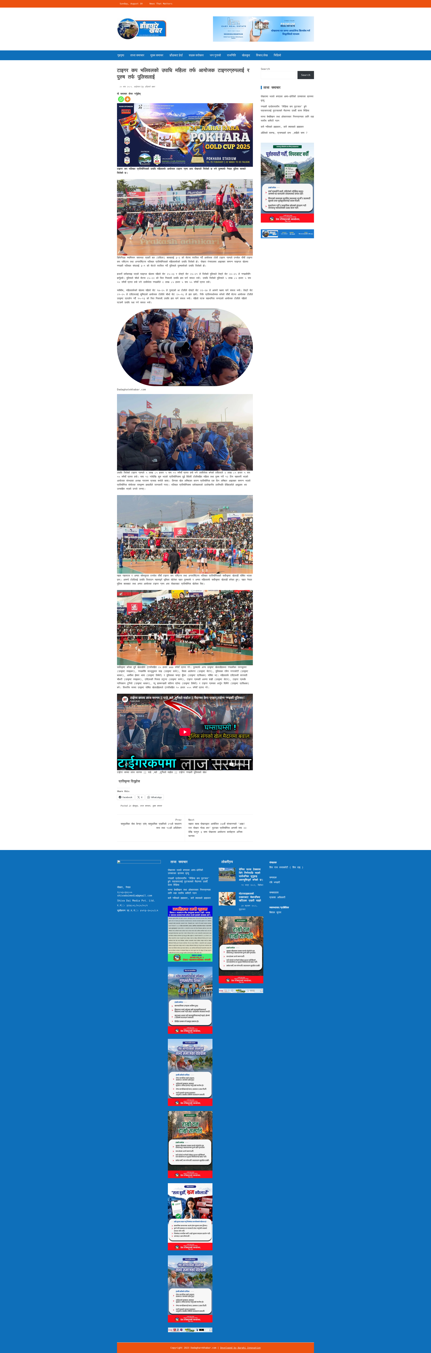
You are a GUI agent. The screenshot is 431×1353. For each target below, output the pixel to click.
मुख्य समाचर (156, 55)
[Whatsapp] (121, 99)
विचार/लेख (262, 55)
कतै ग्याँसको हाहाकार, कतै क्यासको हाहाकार (282, 126)
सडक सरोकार (196, 55)
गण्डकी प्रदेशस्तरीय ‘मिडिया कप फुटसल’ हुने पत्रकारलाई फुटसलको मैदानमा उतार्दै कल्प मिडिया (188, 881)
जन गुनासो (215, 55)
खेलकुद (246, 55)
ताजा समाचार (137, 55)
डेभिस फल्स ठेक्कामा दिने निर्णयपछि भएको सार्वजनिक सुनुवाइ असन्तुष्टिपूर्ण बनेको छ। (251, 874)
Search (265, 68)
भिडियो (277, 55)
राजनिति (231, 55)
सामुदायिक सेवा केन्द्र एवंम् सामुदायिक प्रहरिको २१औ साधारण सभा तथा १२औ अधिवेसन (151, 823)
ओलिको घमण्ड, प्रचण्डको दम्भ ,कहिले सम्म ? (284, 132)
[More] (127, 99)
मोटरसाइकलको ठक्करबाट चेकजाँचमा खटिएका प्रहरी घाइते (250, 897)
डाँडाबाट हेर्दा (176, 55)
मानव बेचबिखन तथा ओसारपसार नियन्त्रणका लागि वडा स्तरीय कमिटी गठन (189, 891)
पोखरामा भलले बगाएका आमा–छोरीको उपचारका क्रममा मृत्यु (185, 872)
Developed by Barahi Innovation (240, 1347)
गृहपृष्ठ (120, 55)
